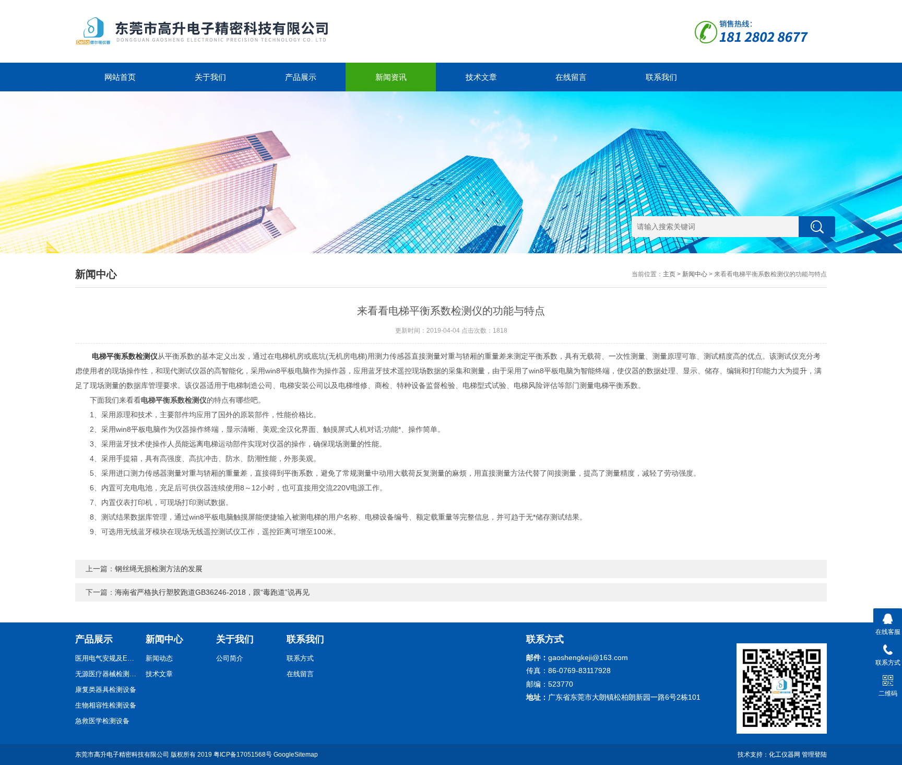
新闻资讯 (391, 77)
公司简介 (229, 658)
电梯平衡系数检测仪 (125, 356)
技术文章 (481, 77)
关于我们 (210, 77)
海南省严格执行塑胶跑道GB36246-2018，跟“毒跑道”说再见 (212, 592)
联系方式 (300, 658)
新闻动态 (159, 658)
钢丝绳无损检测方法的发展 (159, 568)
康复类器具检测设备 (105, 689)
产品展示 (300, 77)
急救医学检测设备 (102, 721)
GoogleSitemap (296, 754)
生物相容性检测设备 (105, 705)
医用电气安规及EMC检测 (106, 658)
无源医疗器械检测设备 (106, 674)
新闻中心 (694, 274)
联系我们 (661, 77)
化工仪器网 (784, 754)
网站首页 (120, 77)
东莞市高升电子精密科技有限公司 (122, 754)
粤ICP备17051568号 (242, 754)
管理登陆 (814, 754)
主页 (669, 274)
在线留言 (571, 77)
